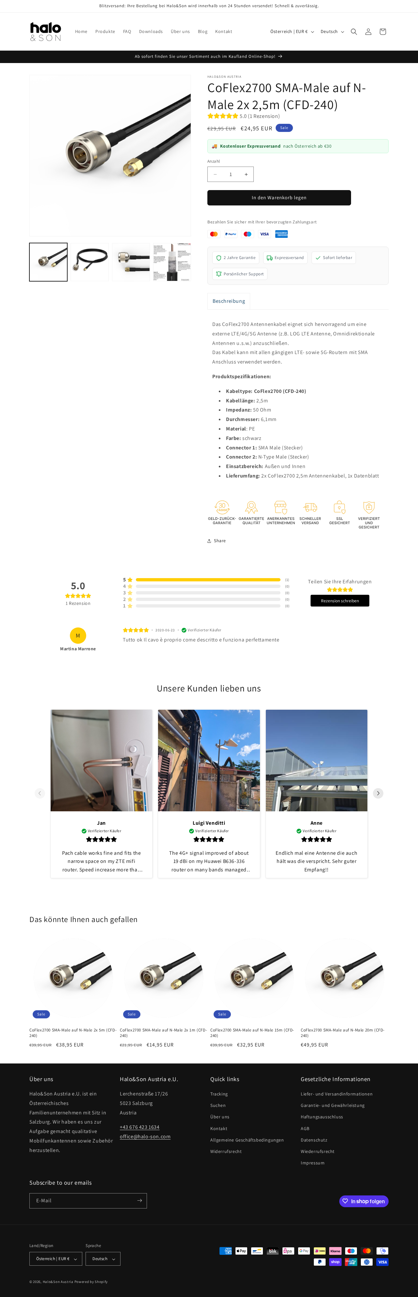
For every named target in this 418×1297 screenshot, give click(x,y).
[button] (354, 31)
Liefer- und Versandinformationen (337, 1094)
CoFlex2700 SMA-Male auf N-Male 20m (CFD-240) (343, 1033)
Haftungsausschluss (322, 1117)
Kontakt (218, 1128)
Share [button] (220, 541)
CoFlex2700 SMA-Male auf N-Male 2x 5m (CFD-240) (73, 1033)
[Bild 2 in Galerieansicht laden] (89, 262)
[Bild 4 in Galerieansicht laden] (172, 262)
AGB (305, 1128)
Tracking (219, 1094)
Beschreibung (229, 301)
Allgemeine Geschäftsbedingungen (247, 1140)
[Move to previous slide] (40, 794)
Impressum (313, 1163)
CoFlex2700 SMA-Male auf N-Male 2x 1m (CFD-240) (163, 1033)
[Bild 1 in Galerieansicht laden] (48, 262)
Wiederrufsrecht (318, 1151)
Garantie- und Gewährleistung (333, 1106)
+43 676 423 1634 (140, 1127)
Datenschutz (314, 1140)
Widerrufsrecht (226, 1151)
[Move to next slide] (378, 794)
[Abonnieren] (139, 1200)
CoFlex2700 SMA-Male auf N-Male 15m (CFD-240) (252, 1033)
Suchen (218, 1106)
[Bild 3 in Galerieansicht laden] (131, 262)
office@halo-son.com (145, 1136)
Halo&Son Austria (58, 1282)
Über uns (220, 1117)
